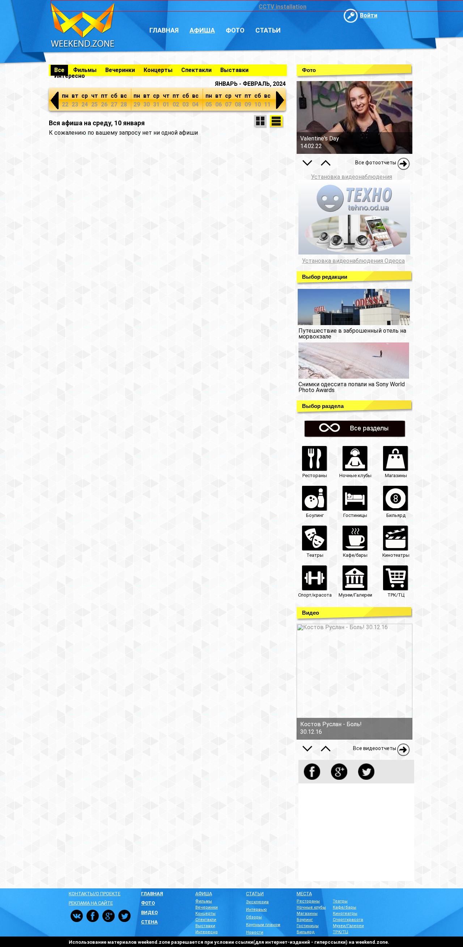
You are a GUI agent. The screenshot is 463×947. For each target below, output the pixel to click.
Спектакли (196, 70)
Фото (235, 30)
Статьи (268, 30)
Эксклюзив (257, 902)
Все (59, 70)
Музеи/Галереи (348, 925)
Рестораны (308, 901)
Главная (164, 30)
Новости (254, 932)
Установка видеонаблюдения (351, 176)
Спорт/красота (348, 919)
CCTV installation (282, 6)
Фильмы (85, 70)
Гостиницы (308, 925)
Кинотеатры (345, 913)
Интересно (69, 75)
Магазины (307, 913)
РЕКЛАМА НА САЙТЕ (91, 903)
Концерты (158, 70)
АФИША (203, 893)
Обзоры (254, 917)
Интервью (256, 909)
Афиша (202, 30)
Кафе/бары (344, 907)
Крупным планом (263, 924)
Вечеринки (120, 70)
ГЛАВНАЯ (152, 893)
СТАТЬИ (255, 893)
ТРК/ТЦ (340, 932)
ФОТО (148, 903)
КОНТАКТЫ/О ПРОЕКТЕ (94, 893)
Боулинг (305, 919)
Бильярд (306, 932)
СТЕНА (149, 922)
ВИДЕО (149, 912)
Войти (368, 15)
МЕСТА (304, 893)
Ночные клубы (311, 907)
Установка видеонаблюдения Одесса (353, 261)
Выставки (234, 70)
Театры (340, 901)
